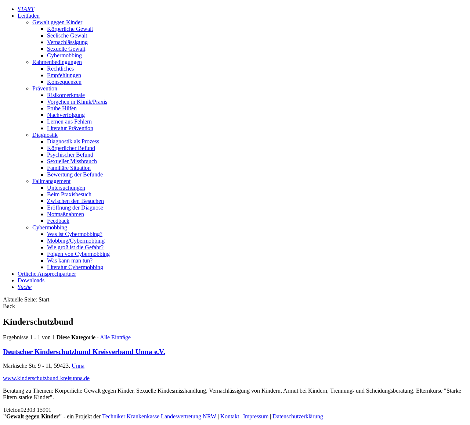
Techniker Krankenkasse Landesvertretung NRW (159, 416)
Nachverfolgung (66, 115)
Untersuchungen (66, 188)
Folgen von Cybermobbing (78, 254)
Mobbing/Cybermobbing (76, 241)
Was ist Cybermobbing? (74, 234)
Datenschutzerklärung (297, 416)
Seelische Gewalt (67, 35)
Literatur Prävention (70, 128)
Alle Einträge (115, 337)
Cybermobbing (64, 55)
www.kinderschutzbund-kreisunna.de (46, 378)
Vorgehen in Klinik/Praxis (77, 102)
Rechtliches (60, 68)
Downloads (31, 280)
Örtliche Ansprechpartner (47, 274)
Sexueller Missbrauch (72, 161)
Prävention (44, 88)
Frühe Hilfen (62, 108)
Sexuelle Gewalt (66, 49)
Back (9, 306)
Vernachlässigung (67, 42)
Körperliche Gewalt (70, 29)
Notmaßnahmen (65, 214)
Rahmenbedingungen (57, 62)
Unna (78, 365)
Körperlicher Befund (71, 148)
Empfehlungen (64, 75)
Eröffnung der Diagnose (75, 207)
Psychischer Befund (70, 154)
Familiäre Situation (69, 168)
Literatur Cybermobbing (75, 267)
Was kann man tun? (70, 260)
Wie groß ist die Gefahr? (75, 247)
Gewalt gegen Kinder (57, 22)
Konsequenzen (64, 82)
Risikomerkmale (66, 95)
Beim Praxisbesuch (69, 194)
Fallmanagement (51, 181)
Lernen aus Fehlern (69, 121)
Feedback (58, 221)
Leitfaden (29, 15)
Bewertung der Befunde (75, 174)
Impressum (256, 416)
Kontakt (230, 416)
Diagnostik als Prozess (73, 141)
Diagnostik (45, 135)
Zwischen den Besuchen (75, 201)
